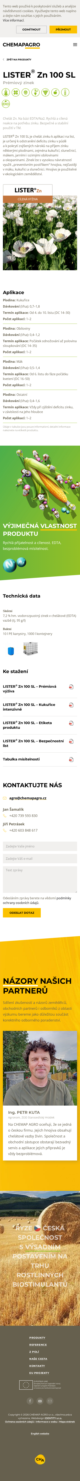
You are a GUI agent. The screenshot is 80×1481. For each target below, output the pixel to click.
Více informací (13, 20)
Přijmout (63, 29)
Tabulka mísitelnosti (21, 759)
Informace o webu (46, 1421)
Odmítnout (31, 29)
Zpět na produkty (19, 59)
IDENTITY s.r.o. (53, 1418)
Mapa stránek (67, 1421)
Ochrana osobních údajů (19, 1421)
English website (40, 1433)
